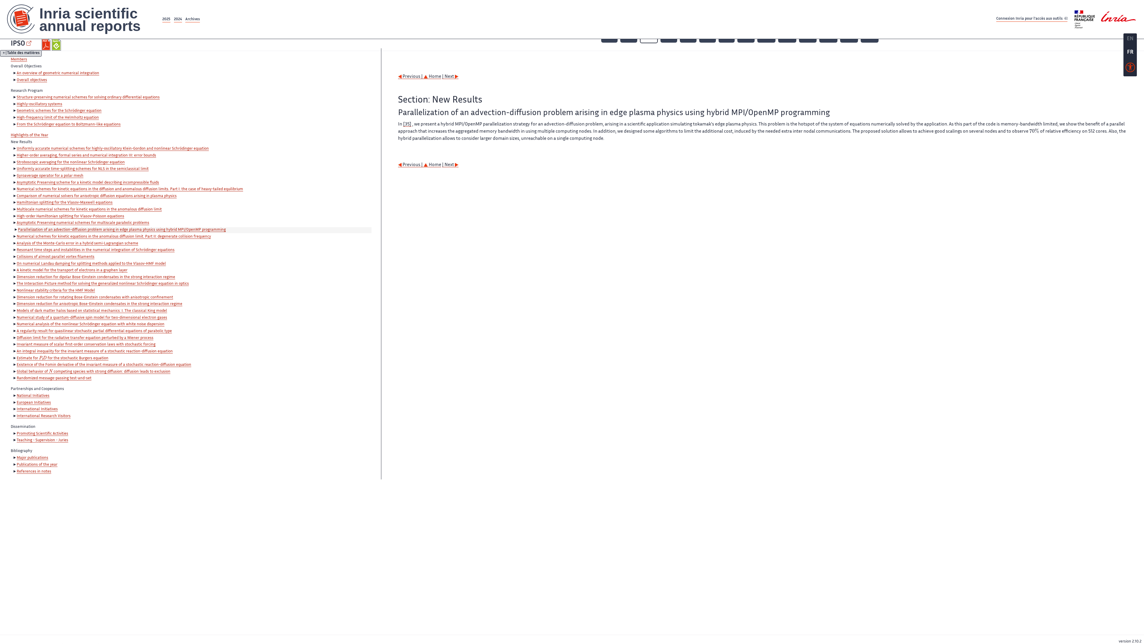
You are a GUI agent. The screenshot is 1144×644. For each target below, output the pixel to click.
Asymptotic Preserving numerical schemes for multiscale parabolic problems (83, 223)
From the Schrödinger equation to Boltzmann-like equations (69, 124)
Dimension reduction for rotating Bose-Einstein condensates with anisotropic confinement (95, 297)
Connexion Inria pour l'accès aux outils (1030, 19)
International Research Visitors (44, 416)
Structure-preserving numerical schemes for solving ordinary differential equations (88, 97)
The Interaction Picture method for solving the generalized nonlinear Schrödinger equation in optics (103, 284)
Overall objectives (32, 80)
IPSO (18, 44)
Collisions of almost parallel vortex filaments (55, 257)
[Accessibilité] (1130, 68)
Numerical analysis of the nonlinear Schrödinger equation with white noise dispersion (90, 324)
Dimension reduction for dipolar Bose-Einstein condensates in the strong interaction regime (96, 277)
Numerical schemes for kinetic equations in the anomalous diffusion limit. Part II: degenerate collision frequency (114, 237)
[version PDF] (47, 45)
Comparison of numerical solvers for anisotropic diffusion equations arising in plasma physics (97, 196)
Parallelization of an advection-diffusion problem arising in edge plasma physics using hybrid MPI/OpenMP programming (122, 230)
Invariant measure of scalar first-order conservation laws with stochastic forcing (86, 344)
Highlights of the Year (29, 135)
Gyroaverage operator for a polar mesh (50, 176)
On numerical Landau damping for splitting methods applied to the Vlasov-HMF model (91, 264)
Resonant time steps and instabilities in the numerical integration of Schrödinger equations (96, 250)
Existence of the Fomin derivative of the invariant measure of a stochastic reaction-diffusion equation (104, 365)
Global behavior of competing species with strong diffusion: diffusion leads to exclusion (93, 372)
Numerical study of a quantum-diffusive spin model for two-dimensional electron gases (92, 318)
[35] (407, 124)
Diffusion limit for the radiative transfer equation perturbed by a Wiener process (85, 338)
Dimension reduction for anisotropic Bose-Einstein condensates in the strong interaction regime (99, 304)
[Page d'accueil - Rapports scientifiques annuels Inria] (81, 19)
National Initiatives (33, 396)
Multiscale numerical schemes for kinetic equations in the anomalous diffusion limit (89, 209)
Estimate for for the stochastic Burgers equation (62, 358)
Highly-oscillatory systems (39, 104)
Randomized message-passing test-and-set (54, 378)
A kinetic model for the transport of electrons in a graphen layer (72, 270)
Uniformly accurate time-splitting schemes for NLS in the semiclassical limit (83, 169)
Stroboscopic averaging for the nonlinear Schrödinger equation (71, 162)
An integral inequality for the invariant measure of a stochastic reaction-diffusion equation (95, 351)
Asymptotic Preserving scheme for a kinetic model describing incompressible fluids (88, 183)
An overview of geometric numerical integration (58, 73)
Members (19, 59)
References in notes (34, 471)
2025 (166, 19)
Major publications (32, 458)
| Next (448, 77)
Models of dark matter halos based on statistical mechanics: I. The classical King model (92, 311)
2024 (178, 19)
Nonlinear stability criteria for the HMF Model (56, 290)
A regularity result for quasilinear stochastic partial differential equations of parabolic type (94, 331)
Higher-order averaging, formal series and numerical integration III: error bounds (86, 155)
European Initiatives (34, 403)
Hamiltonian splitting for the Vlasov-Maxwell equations (65, 203)
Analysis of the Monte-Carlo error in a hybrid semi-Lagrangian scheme (77, 243)
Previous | (413, 77)
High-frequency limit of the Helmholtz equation (58, 118)
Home (434, 77)
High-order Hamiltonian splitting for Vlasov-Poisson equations (70, 216)
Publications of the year (37, 465)
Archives (192, 19)
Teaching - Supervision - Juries (42, 440)
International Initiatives (37, 409)
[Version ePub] (57, 45)
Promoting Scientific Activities (42, 434)
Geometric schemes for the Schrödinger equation (59, 111)
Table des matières (23, 53)
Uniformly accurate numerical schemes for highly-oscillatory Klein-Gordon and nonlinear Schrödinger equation (113, 149)
